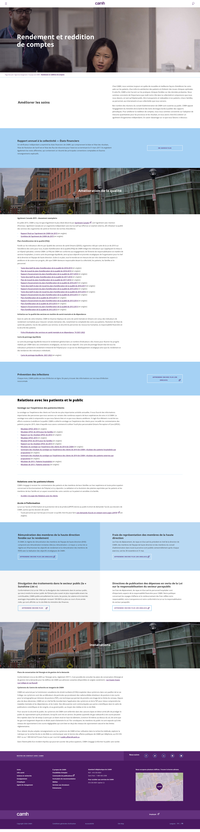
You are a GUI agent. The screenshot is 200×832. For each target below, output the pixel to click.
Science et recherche (24, 776)
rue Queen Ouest (113, 680)
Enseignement (22, 779)
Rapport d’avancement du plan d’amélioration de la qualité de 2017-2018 (49, 274)
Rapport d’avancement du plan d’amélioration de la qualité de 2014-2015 (49, 295)
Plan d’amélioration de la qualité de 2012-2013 (39, 309)
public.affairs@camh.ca (70, 737)
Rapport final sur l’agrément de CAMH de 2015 (39, 233)
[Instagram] (172, 756)
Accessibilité (89, 824)
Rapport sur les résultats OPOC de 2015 (36, 444)
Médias (55, 782)
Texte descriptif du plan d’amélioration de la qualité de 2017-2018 (46, 277)
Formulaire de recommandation (64, 779)
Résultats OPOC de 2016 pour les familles (37, 432)
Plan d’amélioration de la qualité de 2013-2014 (39, 303)
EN (178, 824)
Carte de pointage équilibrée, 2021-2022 (36, 355)
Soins (19, 770)
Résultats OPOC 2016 (29, 429)
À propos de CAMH (34, 75)
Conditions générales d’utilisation (64, 824)
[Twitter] (155, 756)
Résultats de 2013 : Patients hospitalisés (36, 461)
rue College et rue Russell (27, 683)
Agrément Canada (82, 223)
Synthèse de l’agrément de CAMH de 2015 (37, 236)
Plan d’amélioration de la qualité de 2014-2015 (39, 298)
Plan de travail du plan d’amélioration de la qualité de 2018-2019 (46, 271)
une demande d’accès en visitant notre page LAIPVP (96, 513)
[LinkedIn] (164, 756)
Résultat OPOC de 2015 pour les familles (36, 441)
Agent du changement (21, 75)
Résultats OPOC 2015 (29, 438)
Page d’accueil (9, 75)
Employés (153, 814)
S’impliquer (21, 782)
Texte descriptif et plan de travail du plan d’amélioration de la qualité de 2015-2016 (53, 292)
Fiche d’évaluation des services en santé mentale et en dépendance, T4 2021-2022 (53, 332)
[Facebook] (146, 756)
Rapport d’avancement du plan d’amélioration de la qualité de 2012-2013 (49, 306)
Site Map (121, 824)
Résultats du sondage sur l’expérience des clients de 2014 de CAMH (47, 447)
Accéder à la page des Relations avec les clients (39, 496)
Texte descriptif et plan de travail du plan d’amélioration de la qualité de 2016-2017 (53, 286)
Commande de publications (62, 776)
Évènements (56, 788)
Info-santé (20, 773)
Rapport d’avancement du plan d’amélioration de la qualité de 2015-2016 (49, 289)
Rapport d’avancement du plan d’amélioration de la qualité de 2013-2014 (49, 301)
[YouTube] (181, 756)
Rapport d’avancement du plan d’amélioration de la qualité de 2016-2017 (49, 283)
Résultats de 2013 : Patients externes (35, 464)
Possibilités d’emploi (59, 773)
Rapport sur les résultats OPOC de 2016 (36, 435)
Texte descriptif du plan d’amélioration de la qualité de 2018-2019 (46, 268)
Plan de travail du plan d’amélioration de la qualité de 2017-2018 (46, 280)
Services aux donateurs (60, 785)
